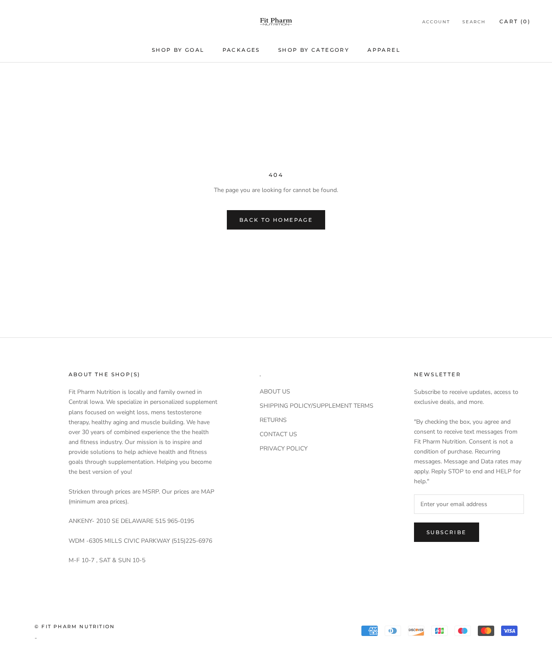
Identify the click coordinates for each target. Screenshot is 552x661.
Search (474, 22)
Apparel (383, 50)
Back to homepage (276, 220)
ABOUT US (275, 391)
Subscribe (447, 532)
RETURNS (273, 420)
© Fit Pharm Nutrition (74, 626)
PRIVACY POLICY (283, 448)
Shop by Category (313, 50)
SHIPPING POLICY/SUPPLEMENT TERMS (316, 406)
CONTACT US (278, 434)
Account (436, 22)
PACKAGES (241, 50)
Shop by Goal (178, 50)
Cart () (514, 21)
